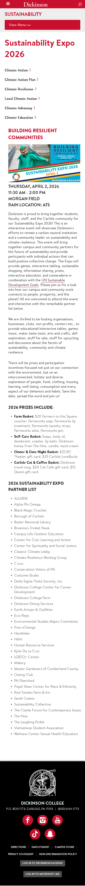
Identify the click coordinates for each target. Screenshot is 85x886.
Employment (40, 847)
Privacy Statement (21, 854)
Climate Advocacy (18, 108)
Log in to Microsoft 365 (43, 874)
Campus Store (64, 847)
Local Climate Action (21, 98)
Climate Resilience (19, 89)
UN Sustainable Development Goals (36, 282)
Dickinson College (36, 4)
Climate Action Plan (20, 79)
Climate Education (19, 117)
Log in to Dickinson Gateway (42, 863)
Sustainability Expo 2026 (40, 48)
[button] (27, 820)
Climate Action (16, 70)
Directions (18, 847)
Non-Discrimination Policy (58, 854)
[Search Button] (79, 5)
